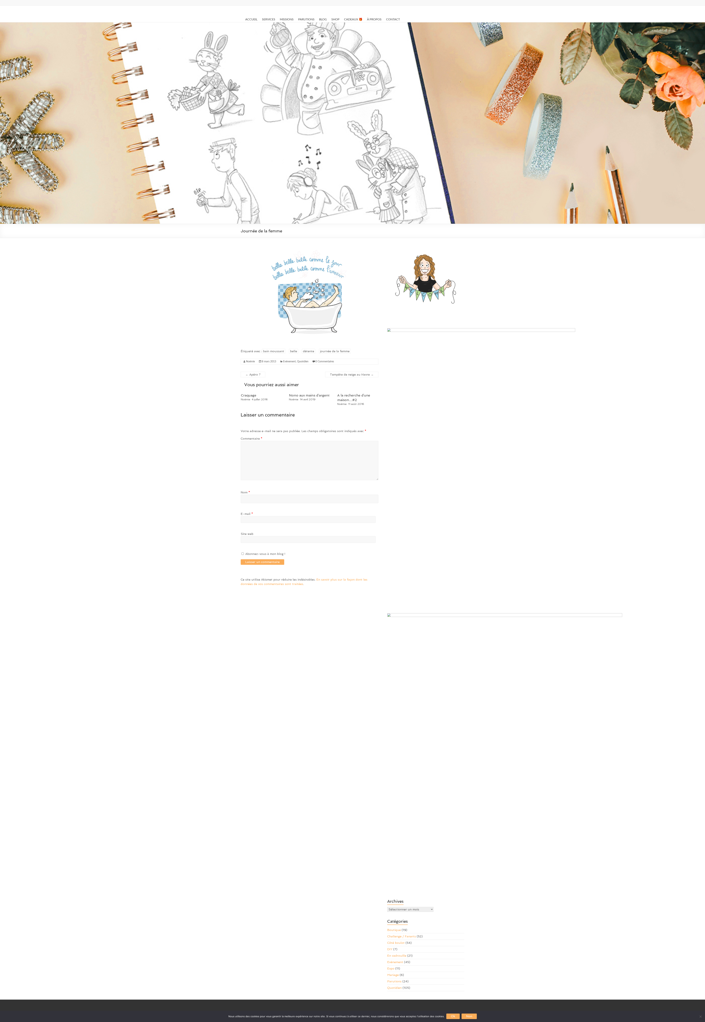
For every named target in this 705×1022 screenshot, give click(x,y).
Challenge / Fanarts (401, 936)
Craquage (248, 395)
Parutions (394, 981)
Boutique (394, 930)
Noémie (250, 361)
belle (293, 351)
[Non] (700, 1016)
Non (469, 1016)
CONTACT (393, 19)
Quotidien (302, 361)
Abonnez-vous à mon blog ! (264, 554)
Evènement (289, 361)
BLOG (323, 19)
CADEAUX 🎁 (353, 19)
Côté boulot (396, 943)
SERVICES (268, 19)
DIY (389, 949)
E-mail (247, 514)
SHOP (335, 19)
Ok (453, 1016)
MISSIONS (287, 19)
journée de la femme (335, 351)
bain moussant (273, 351)
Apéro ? (253, 374)
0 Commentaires (324, 361)
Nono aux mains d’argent (309, 395)
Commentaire (251, 438)
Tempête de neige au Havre (352, 374)
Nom (245, 492)
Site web (247, 534)
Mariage (393, 975)
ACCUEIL (251, 19)
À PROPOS (374, 19)
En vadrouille (396, 955)
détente (308, 351)
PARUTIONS (306, 19)
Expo (390, 968)
